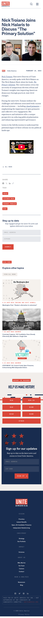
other (21, 421)
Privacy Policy (23, 614)
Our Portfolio (21, 541)
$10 (11, 400)
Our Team (21, 566)
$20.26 (31, 400)
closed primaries (32, 106)
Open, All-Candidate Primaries (21, 525)
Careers (21, 569)
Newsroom (21, 582)
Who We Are (22, 563)
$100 (31, 407)
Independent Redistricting (21, 528)
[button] (37, 4)
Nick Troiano (7, 77)
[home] (6, 4)
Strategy (21, 538)
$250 (11, 414)
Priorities (21, 519)
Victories (21, 552)
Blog (21, 585)
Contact (21, 571)
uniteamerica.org (31, 602)
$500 (31, 414)
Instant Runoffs (21, 522)
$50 (11, 407)
